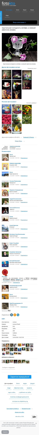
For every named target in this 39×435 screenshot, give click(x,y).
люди (8, 388)
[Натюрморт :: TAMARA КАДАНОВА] (16, 79)
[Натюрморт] (16, 133)
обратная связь (18, 388)
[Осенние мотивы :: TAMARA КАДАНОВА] (6, 79)
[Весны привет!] (27, 123)
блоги (18, 383)
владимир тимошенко (15, 252)
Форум (32, 10)
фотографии (9, 383)
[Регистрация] (1, 23)
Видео (24, 10)
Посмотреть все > (32, 68)
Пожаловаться (24, 158)
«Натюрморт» (6, 280)
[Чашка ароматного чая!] (6, 133)
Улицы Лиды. (18, 141)
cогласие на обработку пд (20, 401)
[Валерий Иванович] (5, 266)
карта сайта (11, 392)
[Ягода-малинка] (6, 123)
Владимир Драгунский (16, 285)
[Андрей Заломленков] (5, 204)
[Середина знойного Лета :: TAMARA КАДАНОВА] (16, 98)
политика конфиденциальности (19, 397)
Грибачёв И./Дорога (28, 137)
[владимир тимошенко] (5, 256)
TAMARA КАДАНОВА (15, 146)
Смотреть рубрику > (31, 103)
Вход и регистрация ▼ (19, 22)
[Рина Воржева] (15, 354)
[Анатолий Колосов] (5, 213)
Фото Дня (4, 276)
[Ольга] (5, 176)
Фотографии (9, 10)
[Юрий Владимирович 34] (5, 309)
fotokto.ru (18, 279)
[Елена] (5, 221)
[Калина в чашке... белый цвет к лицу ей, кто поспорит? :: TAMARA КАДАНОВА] (6, 89)
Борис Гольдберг (14, 243)
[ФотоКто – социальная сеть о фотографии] (8, 2)
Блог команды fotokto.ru (13, 408)
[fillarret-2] (23, 345)
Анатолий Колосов (15, 207)
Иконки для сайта (19, 412)
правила (29, 388)
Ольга (11, 154)
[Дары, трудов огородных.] (27, 114)
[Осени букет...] (16, 123)
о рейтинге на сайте (25, 392)
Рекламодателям (26, 408)
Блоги (17, 10)
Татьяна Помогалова (15, 181)
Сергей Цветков (14, 225)
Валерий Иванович (15, 260)
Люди (7, 15)
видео (25, 383)
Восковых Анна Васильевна (17, 234)
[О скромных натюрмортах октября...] (6, 113)
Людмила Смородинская (16, 190)
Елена (11, 216)
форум (32, 383)
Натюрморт (13, 147)
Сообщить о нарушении (8, 367)
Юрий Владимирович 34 (16, 303)
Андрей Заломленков (15, 199)
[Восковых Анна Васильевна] (5, 238)
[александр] (11, 350)
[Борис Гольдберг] (5, 249)
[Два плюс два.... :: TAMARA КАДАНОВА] (27, 79)
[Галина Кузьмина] (3, 346)
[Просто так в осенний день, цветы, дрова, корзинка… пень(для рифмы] (16, 113)
